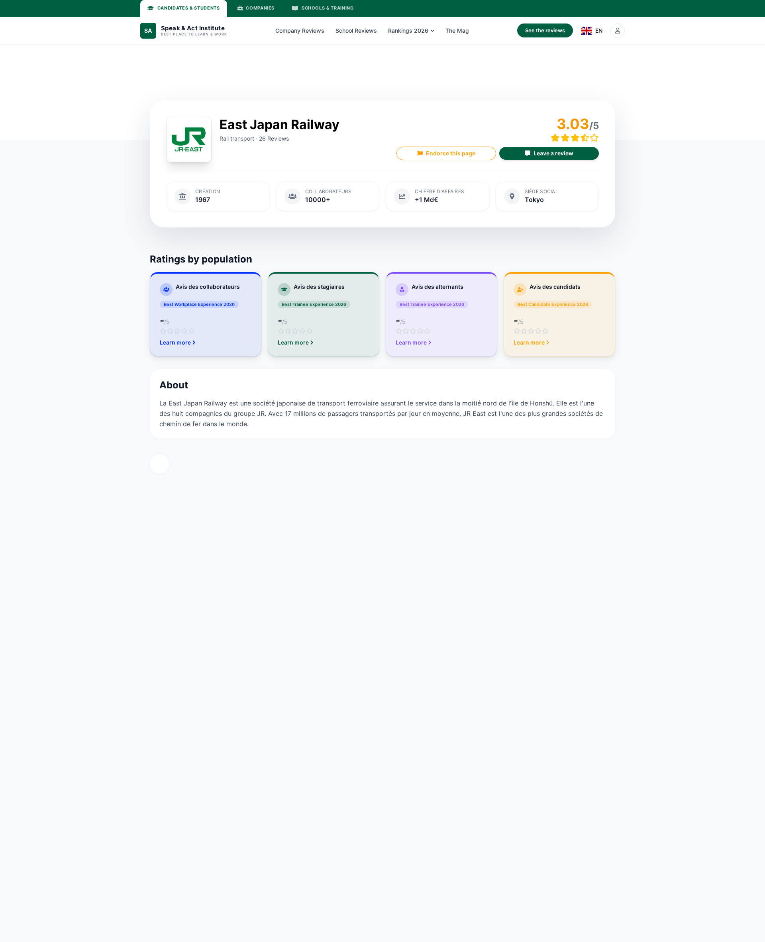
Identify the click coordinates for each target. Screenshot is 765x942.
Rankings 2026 (408, 30)
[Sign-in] (617, 31)
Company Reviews (299, 30)
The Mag (457, 30)
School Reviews (356, 30)
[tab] (183, 8)
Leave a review (553, 153)
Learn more (175, 342)
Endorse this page (450, 153)
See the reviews (545, 30)
